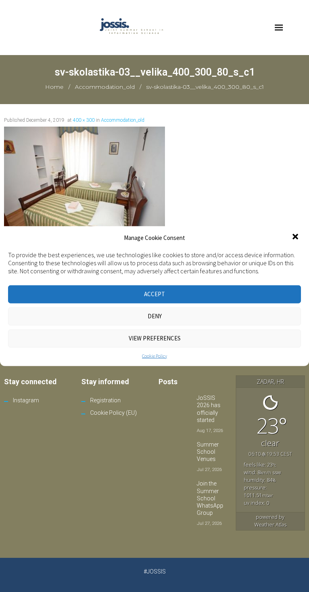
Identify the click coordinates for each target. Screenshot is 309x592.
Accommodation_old (105, 86)
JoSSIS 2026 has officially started (208, 409)
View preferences (155, 338)
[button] (296, 237)
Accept (154, 294)
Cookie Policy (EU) (113, 413)
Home (54, 86)
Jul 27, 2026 (209, 469)
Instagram (26, 400)
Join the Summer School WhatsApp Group (210, 498)
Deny (155, 316)
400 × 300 (84, 120)
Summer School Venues (208, 451)
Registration (105, 400)
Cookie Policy (154, 355)
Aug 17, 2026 (210, 430)
